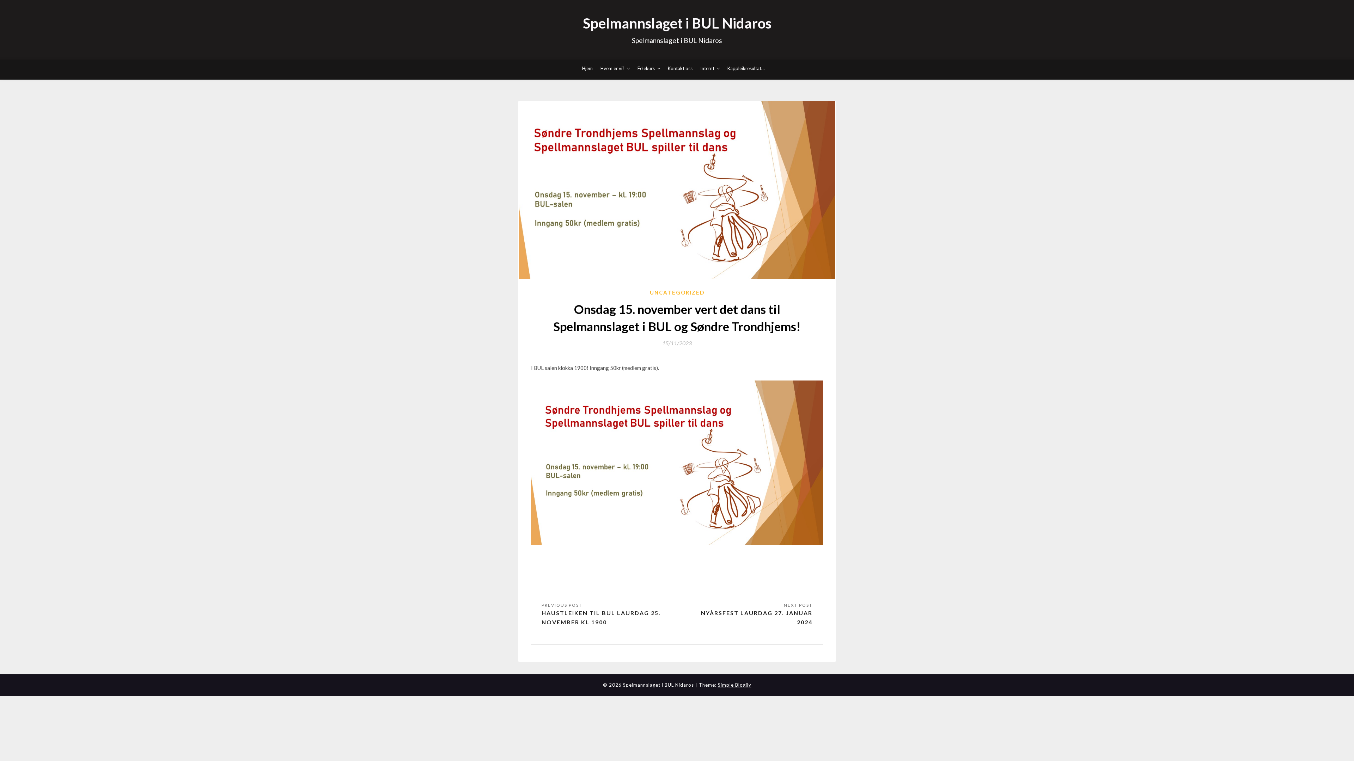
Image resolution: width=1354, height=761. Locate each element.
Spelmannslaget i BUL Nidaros (677, 23)
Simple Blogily (734, 685)
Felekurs (646, 68)
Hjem (587, 68)
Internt (707, 68)
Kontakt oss (680, 68)
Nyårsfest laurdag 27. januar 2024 (756, 617)
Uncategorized (677, 292)
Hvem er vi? (612, 68)
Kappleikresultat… (745, 68)
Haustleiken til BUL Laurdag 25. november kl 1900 (601, 617)
